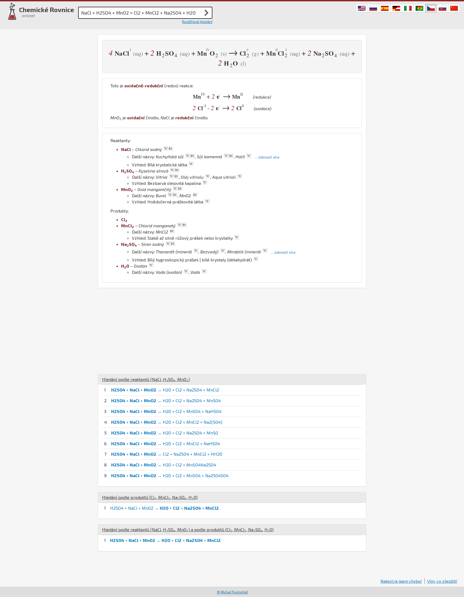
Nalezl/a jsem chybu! (401, 581)
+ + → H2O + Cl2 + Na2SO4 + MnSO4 (166, 400)
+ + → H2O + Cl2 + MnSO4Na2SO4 (163, 464)
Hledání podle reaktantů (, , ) (146, 379)
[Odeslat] (206, 12)
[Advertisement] (232, 331)
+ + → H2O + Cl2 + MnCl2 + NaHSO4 (165, 443)
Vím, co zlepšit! (442, 581)
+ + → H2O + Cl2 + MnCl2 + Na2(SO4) (166, 422)
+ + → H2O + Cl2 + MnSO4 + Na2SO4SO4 (170, 475)
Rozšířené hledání (197, 21)
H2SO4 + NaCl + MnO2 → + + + (164, 507)
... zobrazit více (267, 157)
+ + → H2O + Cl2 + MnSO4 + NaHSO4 (166, 411)
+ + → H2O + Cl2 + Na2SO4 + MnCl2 (165, 389)
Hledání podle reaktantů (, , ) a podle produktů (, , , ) (188, 529)
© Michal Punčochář (232, 592)
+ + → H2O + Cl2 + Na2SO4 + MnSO (164, 432)
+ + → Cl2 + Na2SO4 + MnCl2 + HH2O (166, 453)
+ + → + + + (165, 540)
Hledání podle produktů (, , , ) (150, 497)
